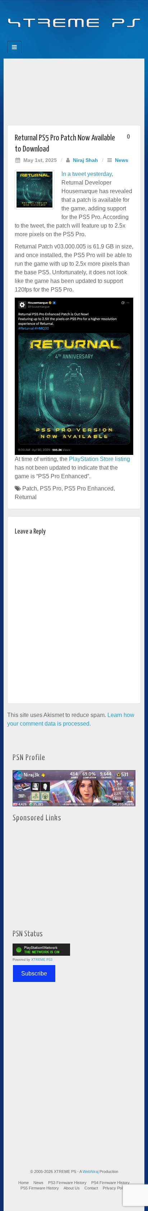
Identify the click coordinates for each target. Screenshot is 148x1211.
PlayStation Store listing (99, 459)
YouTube (88, 38)
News (121, 160)
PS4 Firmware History (110, 1182)
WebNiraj (90, 1171)
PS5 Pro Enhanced (89, 488)
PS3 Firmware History (67, 1182)
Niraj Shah (85, 160)
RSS (98, 38)
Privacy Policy (115, 1188)
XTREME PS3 (41, 959)
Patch (29, 488)
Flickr (69, 38)
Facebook (49, 38)
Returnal (26, 497)
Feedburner (59, 38)
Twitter (78, 38)
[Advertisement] (74, 90)
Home (23, 1182)
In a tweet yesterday (86, 174)
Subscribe (34, 973)
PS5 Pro (50, 488)
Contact (91, 1188)
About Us (72, 1188)
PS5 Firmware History (39, 1188)
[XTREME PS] (74, 18)
